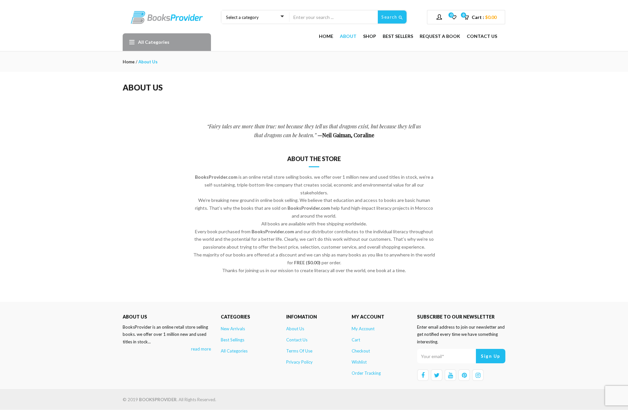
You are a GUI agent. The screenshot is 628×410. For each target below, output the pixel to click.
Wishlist (359, 362)
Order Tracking (366, 373)
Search (390, 17)
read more (201, 349)
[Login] (440, 17)
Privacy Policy (299, 362)
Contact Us (482, 36)
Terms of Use (299, 350)
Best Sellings (232, 339)
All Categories (234, 350)
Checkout (361, 350)
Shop (369, 36)
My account (363, 328)
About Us (295, 328)
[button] (482, 17)
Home (326, 36)
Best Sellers (398, 36)
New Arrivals (233, 328)
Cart (356, 339)
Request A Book (440, 36)
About (348, 36)
